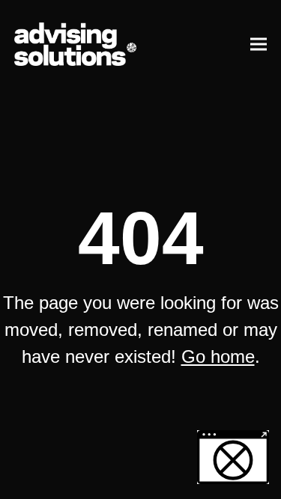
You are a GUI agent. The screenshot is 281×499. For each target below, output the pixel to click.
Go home (218, 356)
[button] (258, 43)
